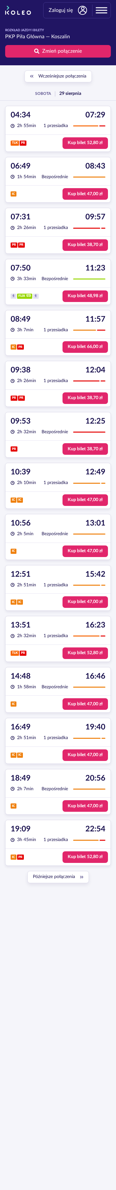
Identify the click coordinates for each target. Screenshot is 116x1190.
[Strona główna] (18, 10)
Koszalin (60, 36)
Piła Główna (30, 36)
